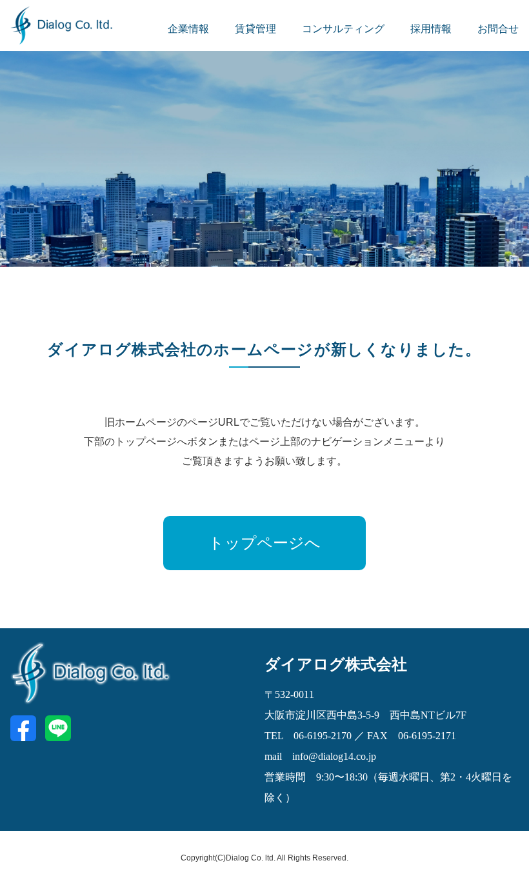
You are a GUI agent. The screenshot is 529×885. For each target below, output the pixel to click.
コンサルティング (343, 28)
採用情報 (431, 28)
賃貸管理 (255, 28)
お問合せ (498, 28)
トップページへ (264, 543)
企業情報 (188, 28)
